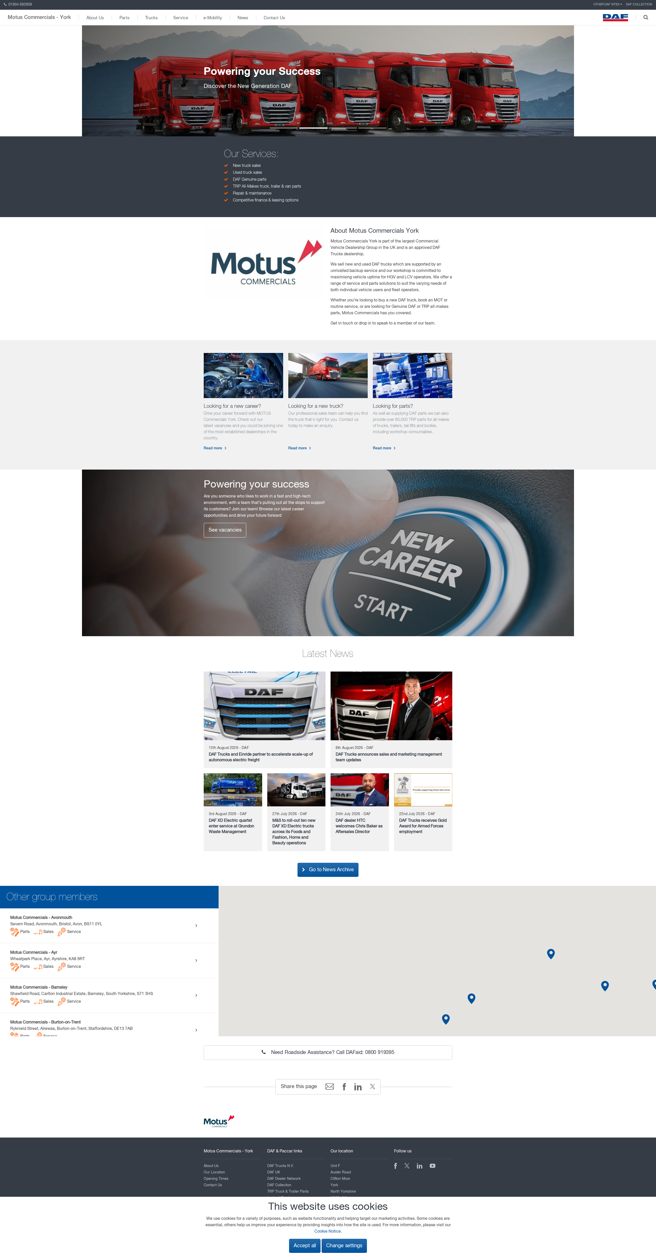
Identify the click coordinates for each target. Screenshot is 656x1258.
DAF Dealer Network (284, 1179)
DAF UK (273, 1172)
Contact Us (274, 17)
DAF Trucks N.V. (280, 1166)
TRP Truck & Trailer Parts (288, 1191)
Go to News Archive (330, 870)
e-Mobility (212, 17)
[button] (605, 986)
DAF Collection (639, 4)
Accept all (305, 1246)
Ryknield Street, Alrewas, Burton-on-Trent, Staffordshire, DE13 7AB (71, 1029)
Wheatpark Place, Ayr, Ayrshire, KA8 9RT (47, 960)
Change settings (344, 1246)
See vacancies (225, 530)
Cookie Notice (327, 1232)
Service (180, 17)
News (243, 17)
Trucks (151, 17)
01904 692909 (19, 4)
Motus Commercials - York (39, 17)
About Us (95, 17)
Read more (213, 448)
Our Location (214, 1172)
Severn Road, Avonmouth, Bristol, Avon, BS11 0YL (56, 925)
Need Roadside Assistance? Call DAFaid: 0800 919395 (332, 1052)
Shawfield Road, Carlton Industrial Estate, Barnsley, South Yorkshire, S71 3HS (81, 995)
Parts (124, 17)
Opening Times (216, 1179)
